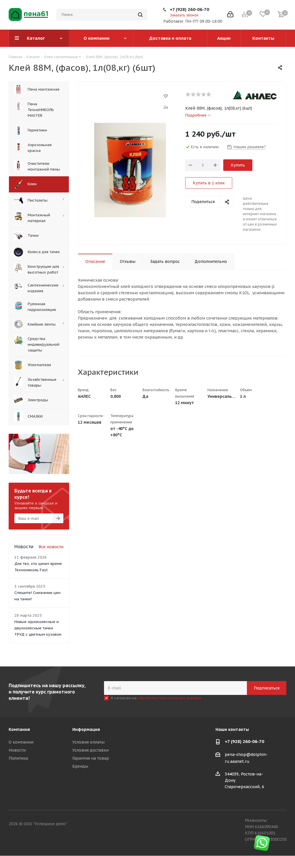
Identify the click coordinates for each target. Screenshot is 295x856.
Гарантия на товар (90, 758)
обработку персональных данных (170, 698)
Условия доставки (90, 750)
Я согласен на (156, 698)
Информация (86, 729)
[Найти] (140, 14)
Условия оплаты (88, 742)
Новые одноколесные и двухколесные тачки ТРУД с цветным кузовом (37, 628)
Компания (19, 729)
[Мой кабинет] (230, 15)
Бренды (80, 766)
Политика (18, 758)
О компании (21, 742)
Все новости (51, 546)
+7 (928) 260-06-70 (189, 9)
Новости (17, 750)
